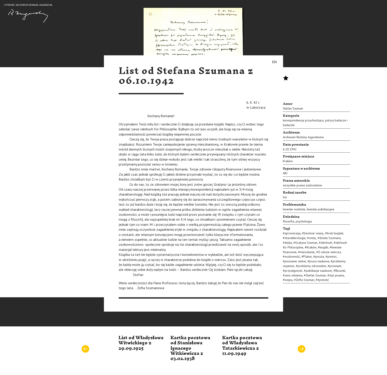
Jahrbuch (326, 243)
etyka (288, 243)
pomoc (332, 256)
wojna (288, 280)
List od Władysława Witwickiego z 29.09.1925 (140, 343)
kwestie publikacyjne (320, 209)
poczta (319, 256)
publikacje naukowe (319, 271)
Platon (307, 256)
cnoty (312, 238)
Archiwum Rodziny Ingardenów (303, 137)
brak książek (335, 233)
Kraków (288, 161)
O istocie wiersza (329, 252)
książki (324, 247)
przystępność (293, 271)
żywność (323, 280)
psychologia (304, 221)
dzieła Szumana (330, 238)
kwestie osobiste (294, 209)
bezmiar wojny (314, 233)
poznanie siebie (295, 261)
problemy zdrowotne (312, 266)
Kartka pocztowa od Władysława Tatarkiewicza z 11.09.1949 (242, 345)
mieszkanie (307, 252)
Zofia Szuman (305, 280)
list (285, 197)
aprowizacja (293, 233)
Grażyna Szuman (306, 243)
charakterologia (295, 238)
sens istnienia (293, 275)
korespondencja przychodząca (303, 120)
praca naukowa (319, 261)
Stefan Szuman (293, 108)
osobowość (292, 256)
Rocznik (340, 271)
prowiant (335, 266)
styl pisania (336, 275)
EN (274, 62)
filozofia (288, 221)
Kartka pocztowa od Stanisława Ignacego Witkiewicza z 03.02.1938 (190, 348)
